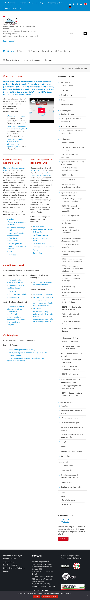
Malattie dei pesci (39, 243)
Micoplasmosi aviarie (68, 442)
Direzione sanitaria (66, 139)
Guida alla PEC (38, 581)
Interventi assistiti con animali (72, 418)
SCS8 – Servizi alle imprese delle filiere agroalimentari (72, 260)
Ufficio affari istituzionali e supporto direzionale (70, 347)
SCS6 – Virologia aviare (70, 216)
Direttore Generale (67, 114)
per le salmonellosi (14, 297)
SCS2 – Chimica (67, 175)
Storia (63, 100)
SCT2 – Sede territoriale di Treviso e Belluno (71, 301)
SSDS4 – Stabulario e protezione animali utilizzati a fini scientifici (72, 268)
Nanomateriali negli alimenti (43, 247)
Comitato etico (66, 482)
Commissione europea (16, 116)
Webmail (20, 568)
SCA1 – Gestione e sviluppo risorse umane (71, 360)
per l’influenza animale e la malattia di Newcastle (43, 304)
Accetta (36, 597)
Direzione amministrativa (68, 338)
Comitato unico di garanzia (71, 487)
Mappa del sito (8, 568)
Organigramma (66, 95)
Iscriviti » (63, 539)
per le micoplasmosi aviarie (17, 294)
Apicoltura (10, 219)
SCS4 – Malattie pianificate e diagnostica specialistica (72, 200)
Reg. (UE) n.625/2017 (37, 170)
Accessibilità (7, 562)
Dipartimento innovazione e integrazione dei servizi (71, 239)
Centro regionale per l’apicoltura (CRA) (21, 349)
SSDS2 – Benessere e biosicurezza (69, 221)
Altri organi (63, 462)
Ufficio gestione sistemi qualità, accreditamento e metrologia (71, 278)
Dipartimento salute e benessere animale (69, 194)
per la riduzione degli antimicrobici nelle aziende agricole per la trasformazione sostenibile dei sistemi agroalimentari (43, 317)
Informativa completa (49, 597)
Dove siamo (65, 90)
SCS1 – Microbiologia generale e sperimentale (70, 169)
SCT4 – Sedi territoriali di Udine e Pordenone (71, 315)
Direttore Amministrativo (69, 341)
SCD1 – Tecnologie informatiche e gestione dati (72, 132)
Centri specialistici (67, 470)
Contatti (62, 493)
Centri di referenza (66, 402)
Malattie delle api (39, 226)
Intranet (6, 571)
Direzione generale (66, 110)
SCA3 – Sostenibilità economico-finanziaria (70, 368)
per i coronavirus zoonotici (43, 294)
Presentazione (64, 82)
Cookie (14, 559)
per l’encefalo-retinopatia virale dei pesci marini (16, 281)
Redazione (7, 555)
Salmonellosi (11, 255)
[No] (87, 595)
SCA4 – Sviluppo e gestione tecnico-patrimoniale (72, 394)
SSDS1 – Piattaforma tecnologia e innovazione (71, 185)
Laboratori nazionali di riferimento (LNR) (41, 174)
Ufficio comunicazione (69, 126)
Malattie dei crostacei (40, 235)
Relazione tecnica (67, 104)
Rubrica (63, 496)
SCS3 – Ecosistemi (68, 180)
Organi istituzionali (67, 465)
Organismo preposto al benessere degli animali (69, 476)
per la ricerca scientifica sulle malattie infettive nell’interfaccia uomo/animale (15, 310)
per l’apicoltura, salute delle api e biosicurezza (43, 298)
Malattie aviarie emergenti (70, 423)
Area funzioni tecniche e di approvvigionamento (70, 381)
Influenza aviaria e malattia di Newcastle (71, 412)
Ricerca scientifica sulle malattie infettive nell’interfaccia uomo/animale (15, 237)
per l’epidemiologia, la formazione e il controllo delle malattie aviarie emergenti (16, 321)
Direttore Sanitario (67, 142)
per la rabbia (11, 291)
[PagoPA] (76, 564)
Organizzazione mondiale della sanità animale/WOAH (17, 127)
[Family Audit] (69, 574)
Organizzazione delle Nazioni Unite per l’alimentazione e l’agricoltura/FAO (15, 143)
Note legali (18, 555)
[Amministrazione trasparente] (73, 585)
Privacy (6, 559)
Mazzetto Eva (66, 505)
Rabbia (9, 251)
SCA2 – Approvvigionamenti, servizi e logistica (72, 387)
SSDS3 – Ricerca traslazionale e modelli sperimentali (70, 230)
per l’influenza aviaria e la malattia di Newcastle (16, 286)
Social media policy (10, 565)
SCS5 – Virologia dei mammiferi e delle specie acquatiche (71, 208)
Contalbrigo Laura (68, 500)
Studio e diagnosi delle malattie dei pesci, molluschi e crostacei (17, 246)
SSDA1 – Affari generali (70, 374)
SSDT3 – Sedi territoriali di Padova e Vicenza (72, 308)
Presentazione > (9, 41)
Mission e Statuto (67, 85)
